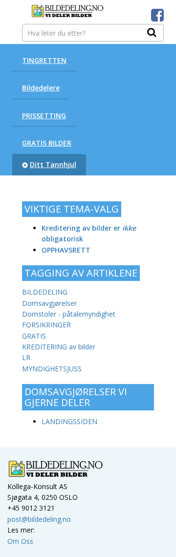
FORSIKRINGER (46, 324)
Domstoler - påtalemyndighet (68, 314)
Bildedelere (41, 87)
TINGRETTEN (44, 60)
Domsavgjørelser (49, 303)
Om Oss (20, 541)
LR (26, 357)
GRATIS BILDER (46, 143)
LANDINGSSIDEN (69, 421)
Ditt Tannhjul (53, 164)
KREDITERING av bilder (58, 346)
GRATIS (34, 336)
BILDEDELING (44, 292)
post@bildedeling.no (39, 519)
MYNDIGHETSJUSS (52, 368)
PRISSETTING (44, 115)
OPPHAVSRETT (66, 250)
